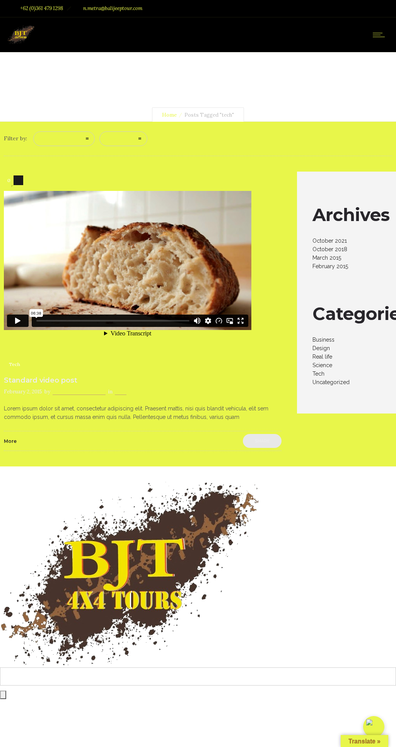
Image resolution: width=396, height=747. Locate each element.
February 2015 (330, 266)
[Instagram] (358, 8)
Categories (51, 138)
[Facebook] (341, 8)
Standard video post (40, 380)
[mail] (375, 8)
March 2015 (326, 258)
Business (323, 340)
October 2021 (329, 241)
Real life (322, 357)
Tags (111, 138)
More (10, 441)
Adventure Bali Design (79, 391)
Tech (318, 374)
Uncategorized (331, 382)
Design (321, 348)
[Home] (21, 42)
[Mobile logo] (129, 663)
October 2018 (329, 249)
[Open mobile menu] (380, 35)
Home (169, 115)
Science (322, 365)
